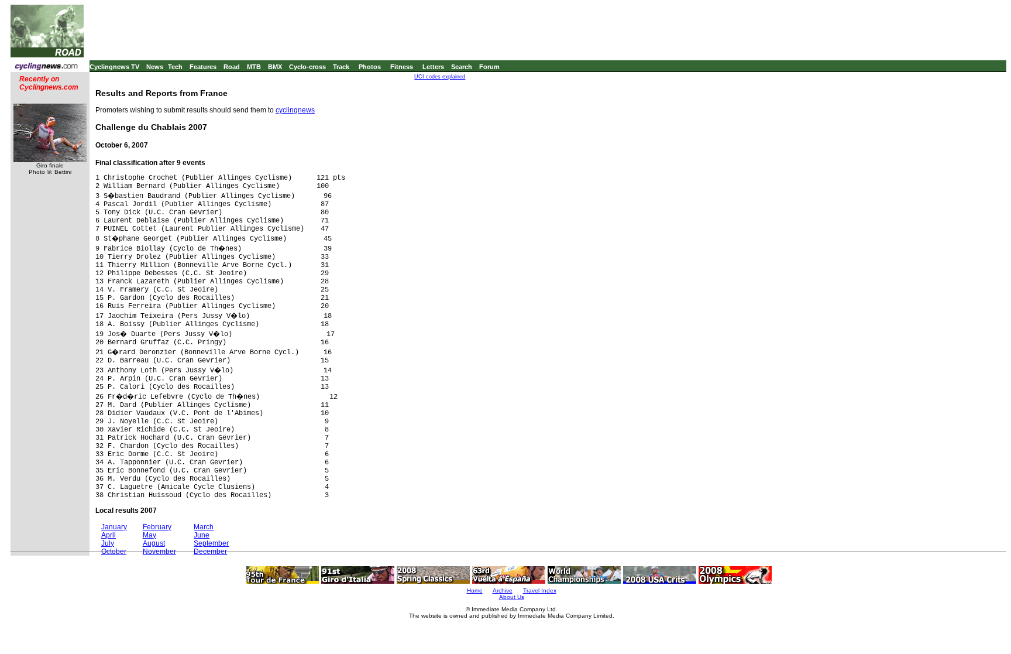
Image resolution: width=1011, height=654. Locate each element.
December (210, 551)
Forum (489, 66)
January (114, 527)
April (108, 535)
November (159, 551)
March (204, 527)
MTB (254, 66)
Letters (433, 66)
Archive (503, 590)
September (211, 543)
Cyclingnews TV (114, 66)
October (113, 551)
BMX (275, 66)
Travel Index (539, 590)
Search (461, 66)
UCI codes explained (439, 77)
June (201, 535)
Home (475, 590)
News (154, 66)
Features (203, 66)
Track (341, 66)
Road (231, 66)
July (107, 543)
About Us (511, 597)
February (157, 527)
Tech (175, 66)
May (149, 535)
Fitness (401, 66)
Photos (370, 66)
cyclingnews (295, 110)
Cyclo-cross (307, 66)
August (154, 543)
